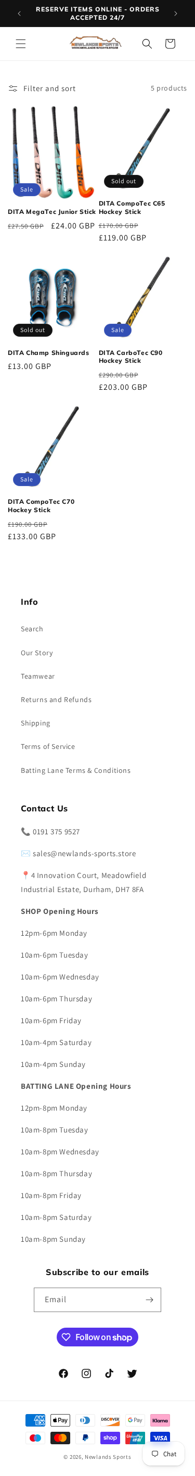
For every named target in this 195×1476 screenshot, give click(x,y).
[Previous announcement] (19, 13)
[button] (20, 43)
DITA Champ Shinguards (48, 353)
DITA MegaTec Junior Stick (52, 211)
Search (32, 628)
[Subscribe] (149, 1300)
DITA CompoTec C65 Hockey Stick (132, 207)
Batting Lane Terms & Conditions (76, 770)
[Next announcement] (175, 13)
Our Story (37, 652)
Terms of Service (48, 746)
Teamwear (38, 676)
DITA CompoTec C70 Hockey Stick (41, 506)
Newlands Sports (108, 1456)
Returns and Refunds (56, 699)
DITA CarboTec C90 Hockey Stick (131, 357)
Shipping (35, 723)
